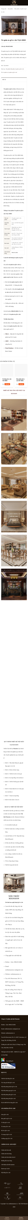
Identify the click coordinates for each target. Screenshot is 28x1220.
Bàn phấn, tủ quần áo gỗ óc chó (17, 69)
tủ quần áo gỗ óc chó (12, 72)
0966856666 (21, 1219)
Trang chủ (3, 8)
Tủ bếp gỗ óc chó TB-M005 (6, 379)
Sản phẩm (10, 8)
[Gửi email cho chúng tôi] (20, 1212)
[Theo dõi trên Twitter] (16, 1212)
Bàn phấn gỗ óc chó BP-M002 (20, 379)
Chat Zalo (7, 1217)
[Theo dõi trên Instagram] (12, 1212)
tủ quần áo (5, 72)
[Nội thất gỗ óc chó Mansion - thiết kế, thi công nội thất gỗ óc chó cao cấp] (14, 3)
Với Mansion (7, 1219)
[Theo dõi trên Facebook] (25, 2)
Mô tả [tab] (4, 79)
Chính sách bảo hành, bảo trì (8, 1157)
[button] (2, 3)
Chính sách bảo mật (6, 1150)
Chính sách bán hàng (6, 1153)
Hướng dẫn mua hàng (6, 1160)
